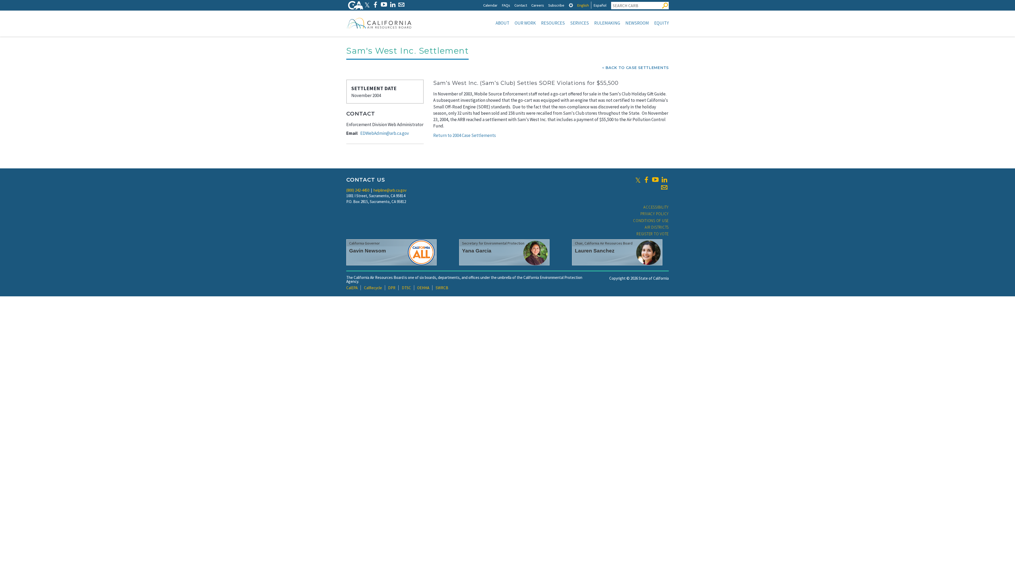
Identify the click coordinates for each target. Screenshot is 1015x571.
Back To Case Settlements (637, 67)
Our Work (525, 23)
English (583, 5)
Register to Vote (652, 233)
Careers (537, 5)
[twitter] (638, 179)
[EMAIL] (401, 5)
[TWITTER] (367, 5)
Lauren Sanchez (595, 251)
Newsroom (637, 23)
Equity (661, 23)
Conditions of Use (651, 220)
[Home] (379, 23)
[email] (664, 187)
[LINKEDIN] (392, 5)
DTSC (406, 287)
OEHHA (423, 287)
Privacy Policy (654, 213)
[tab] (571, 5)
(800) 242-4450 (357, 190)
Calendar (490, 5)
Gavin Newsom (367, 251)
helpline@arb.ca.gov (390, 190)
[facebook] (646, 179)
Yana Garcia (476, 251)
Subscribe (556, 5)
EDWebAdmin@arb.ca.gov (384, 133)
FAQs (506, 5)
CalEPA (352, 287)
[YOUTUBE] (384, 5)
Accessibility (656, 207)
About (502, 23)
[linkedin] (664, 179)
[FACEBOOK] (375, 5)
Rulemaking (607, 23)
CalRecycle (373, 287)
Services (579, 23)
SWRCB (442, 287)
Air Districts (657, 227)
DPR (391, 287)
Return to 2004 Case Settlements (464, 135)
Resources (553, 23)
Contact (520, 5)
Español (599, 5)
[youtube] (655, 179)
